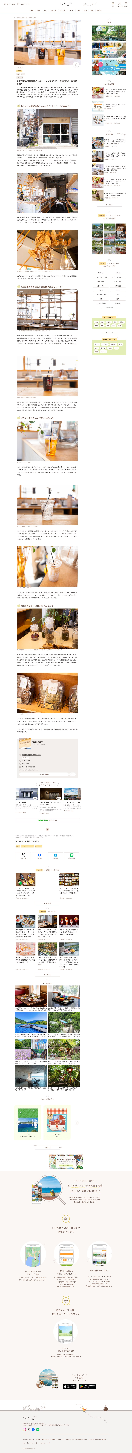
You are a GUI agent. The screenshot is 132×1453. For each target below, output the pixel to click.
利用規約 (38, 1439)
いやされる (20, 77)
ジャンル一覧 (33, 1443)
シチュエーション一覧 (44, 1443)
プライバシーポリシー (28, 1439)
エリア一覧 (26, 1443)
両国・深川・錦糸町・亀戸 (29, 17)
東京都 (19, 17)
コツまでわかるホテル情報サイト (97, 1439)
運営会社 (68, 1439)
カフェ (23, 74)
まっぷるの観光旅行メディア (79, 1439)
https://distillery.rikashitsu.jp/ (30, 770)
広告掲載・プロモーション (57, 1439)
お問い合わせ (45, 1439)
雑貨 (18, 74)
